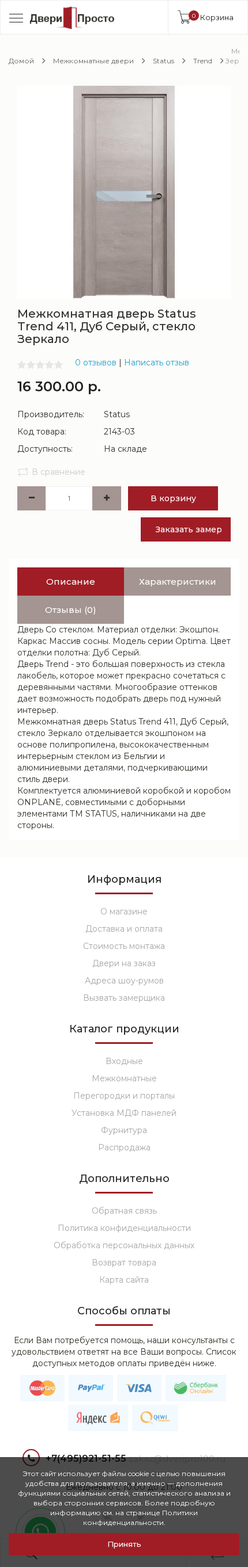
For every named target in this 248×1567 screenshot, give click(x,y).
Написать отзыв (156, 362)
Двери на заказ (124, 963)
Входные (124, 1061)
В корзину (173, 498)
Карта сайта (124, 1280)
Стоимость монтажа (124, 946)
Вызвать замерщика (124, 998)
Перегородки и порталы (124, 1096)
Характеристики (177, 581)
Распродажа (124, 1147)
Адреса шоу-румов (124, 980)
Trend (202, 60)
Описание (70, 581)
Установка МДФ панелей (124, 1113)
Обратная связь (124, 1211)
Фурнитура (124, 1130)
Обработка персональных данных (124, 1245)
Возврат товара (124, 1262)
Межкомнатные (124, 1078)
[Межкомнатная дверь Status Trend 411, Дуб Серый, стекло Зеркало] (124, 191)
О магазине (124, 911)
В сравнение (58, 472)
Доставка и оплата (124, 929)
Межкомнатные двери (93, 60)
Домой (21, 60)
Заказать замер (189, 529)
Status (163, 60)
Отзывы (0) (70, 609)
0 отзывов (96, 362)
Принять (124, 1544)
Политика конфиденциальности (124, 1228)
